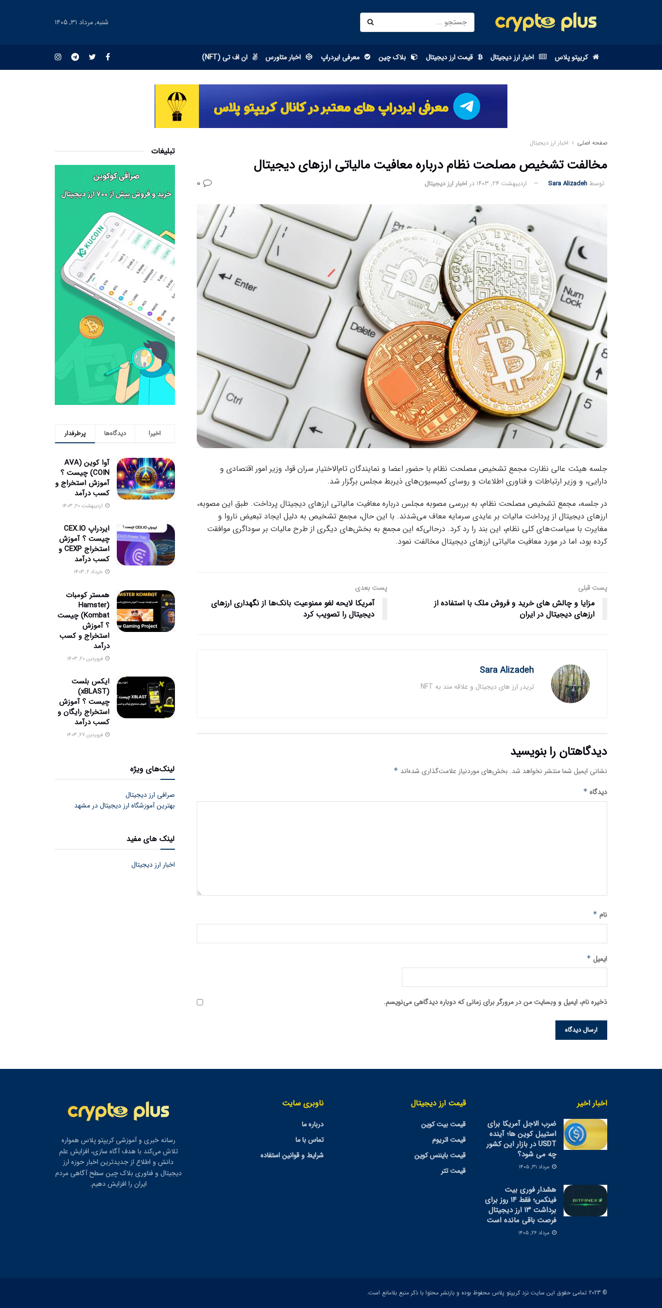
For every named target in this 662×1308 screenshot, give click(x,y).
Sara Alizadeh (567, 183)
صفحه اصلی (592, 142)
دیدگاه (595, 792)
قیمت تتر (453, 1170)
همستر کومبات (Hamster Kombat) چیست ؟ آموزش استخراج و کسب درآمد (84, 620)
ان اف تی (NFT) (225, 57)
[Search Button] (372, 22)
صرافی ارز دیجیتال (150, 795)
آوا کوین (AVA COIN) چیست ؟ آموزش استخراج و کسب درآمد (82, 478)
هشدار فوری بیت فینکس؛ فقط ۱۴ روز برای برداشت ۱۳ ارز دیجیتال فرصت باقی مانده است (520, 1205)
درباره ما (313, 1124)
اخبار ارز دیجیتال (512, 57)
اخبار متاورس (283, 57)
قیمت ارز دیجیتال (449, 57)
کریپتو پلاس (571, 57)
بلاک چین (392, 57)
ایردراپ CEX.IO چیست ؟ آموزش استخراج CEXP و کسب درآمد (84, 544)
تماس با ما (310, 1139)
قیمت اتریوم (449, 1139)
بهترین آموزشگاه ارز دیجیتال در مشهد (124, 805)
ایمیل (596, 958)
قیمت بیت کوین (443, 1124)
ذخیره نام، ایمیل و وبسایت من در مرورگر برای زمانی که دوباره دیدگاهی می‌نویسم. (495, 1002)
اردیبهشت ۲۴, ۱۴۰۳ (501, 183)
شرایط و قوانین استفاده (292, 1155)
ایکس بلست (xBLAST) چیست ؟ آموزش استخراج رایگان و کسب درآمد (84, 702)
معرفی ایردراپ (340, 57)
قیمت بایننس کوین (440, 1155)
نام (600, 914)
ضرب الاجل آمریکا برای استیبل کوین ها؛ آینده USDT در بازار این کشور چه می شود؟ (521, 1139)
